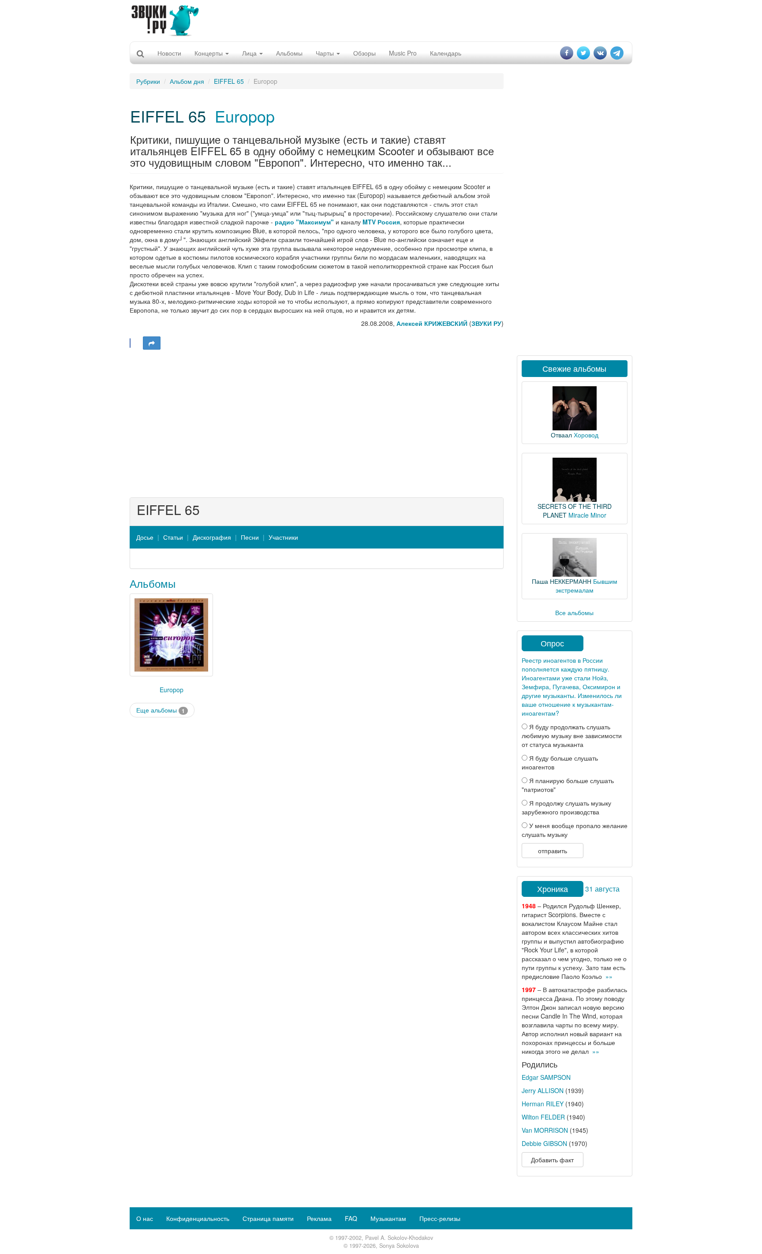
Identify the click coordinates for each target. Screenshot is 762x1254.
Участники (283, 537)
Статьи (173, 537)
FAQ (351, 1218)
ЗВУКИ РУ (486, 323)
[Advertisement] (381, 20)
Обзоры (364, 53)
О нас (144, 1218)
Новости (169, 53)
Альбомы (289, 53)
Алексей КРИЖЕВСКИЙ (431, 323)
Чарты (326, 53)
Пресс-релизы (439, 1218)
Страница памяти (268, 1218)
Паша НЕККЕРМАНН (561, 581)
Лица (250, 53)
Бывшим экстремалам (586, 585)
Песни (250, 537)
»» (609, 976)
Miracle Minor (587, 515)
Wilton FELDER (543, 1116)
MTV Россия (381, 221)
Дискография (212, 537)
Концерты (209, 53)
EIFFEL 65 (229, 81)
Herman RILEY (543, 1103)
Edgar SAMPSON (546, 1077)
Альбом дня (187, 81)
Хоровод (586, 434)
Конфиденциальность (197, 1218)
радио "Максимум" (304, 221)
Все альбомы (574, 612)
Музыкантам (388, 1218)
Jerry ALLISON (543, 1090)
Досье (144, 537)
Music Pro (403, 53)
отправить (552, 850)
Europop (245, 115)
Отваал (561, 434)
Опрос (552, 643)
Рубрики (148, 81)
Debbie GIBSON (544, 1143)
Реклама (319, 1218)
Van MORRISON (545, 1130)
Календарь (445, 53)
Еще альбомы (160, 710)
